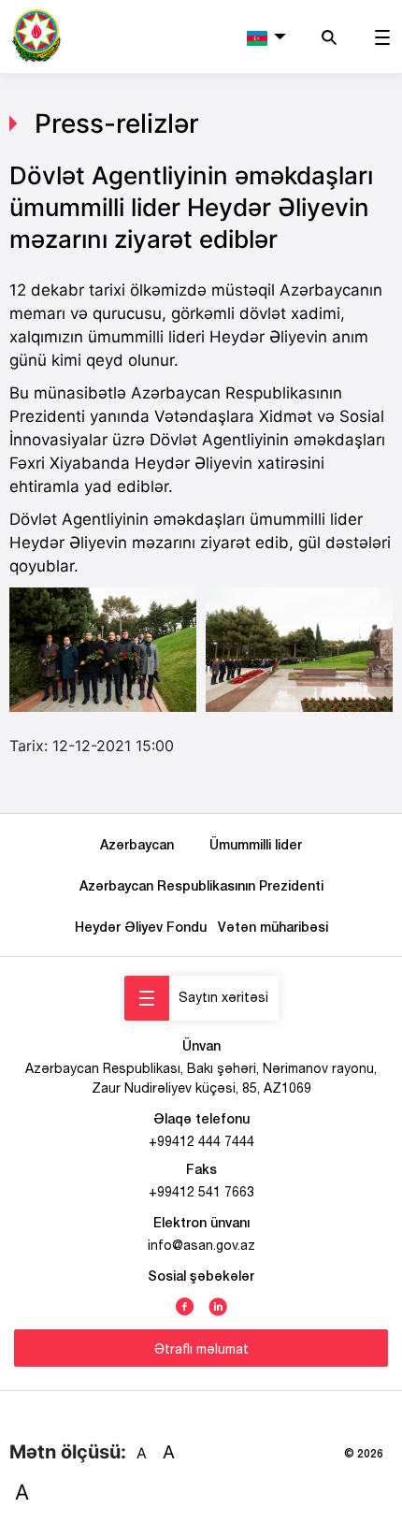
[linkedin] (217, 1305)
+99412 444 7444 (201, 1141)
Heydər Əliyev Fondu (144, 927)
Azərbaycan (140, 844)
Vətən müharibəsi (273, 927)
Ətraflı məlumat (201, 1348)
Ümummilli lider (255, 844)
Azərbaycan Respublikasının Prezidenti (201, 885)
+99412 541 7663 (201, 1191)
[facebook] (185, 1305)
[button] (266, 36)
